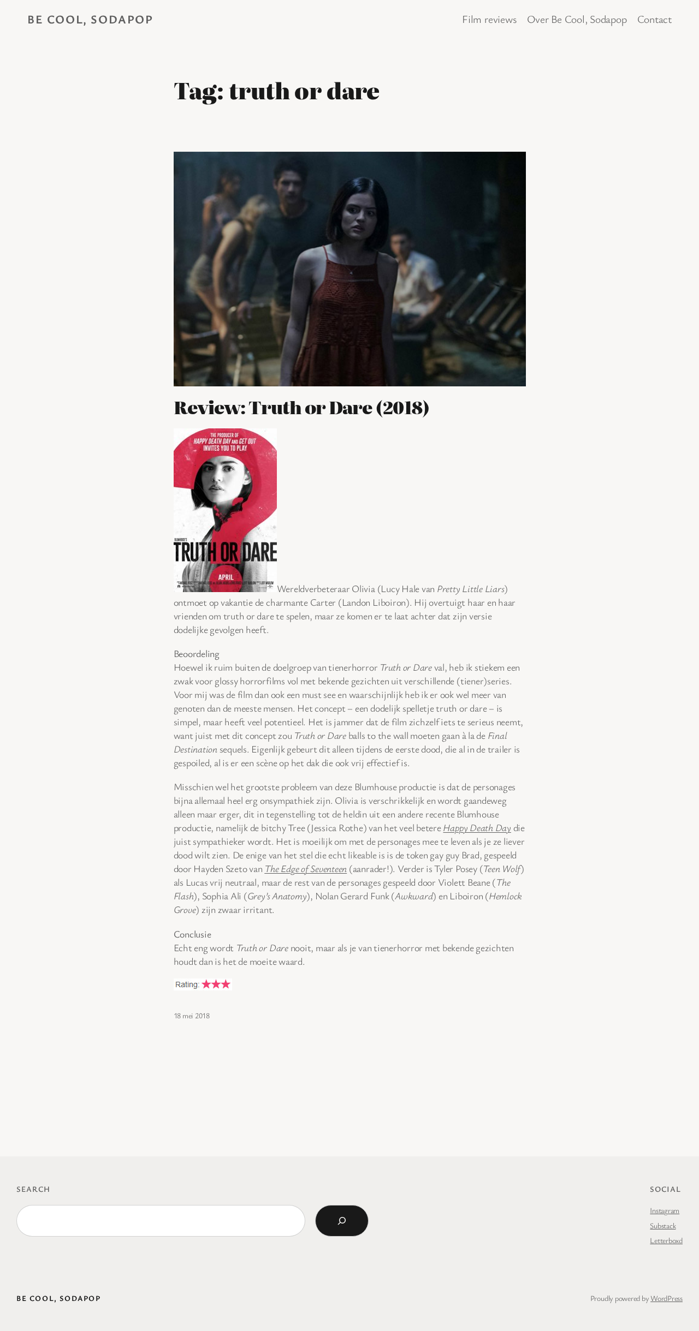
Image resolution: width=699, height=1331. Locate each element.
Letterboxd (666, 1240)
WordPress (666, 1298)
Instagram (664, 1210)
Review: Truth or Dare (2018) (302, 407)
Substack (663, 1225)
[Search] (342, 1221)
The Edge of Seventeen (305, 868)
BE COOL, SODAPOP (90, 19)
